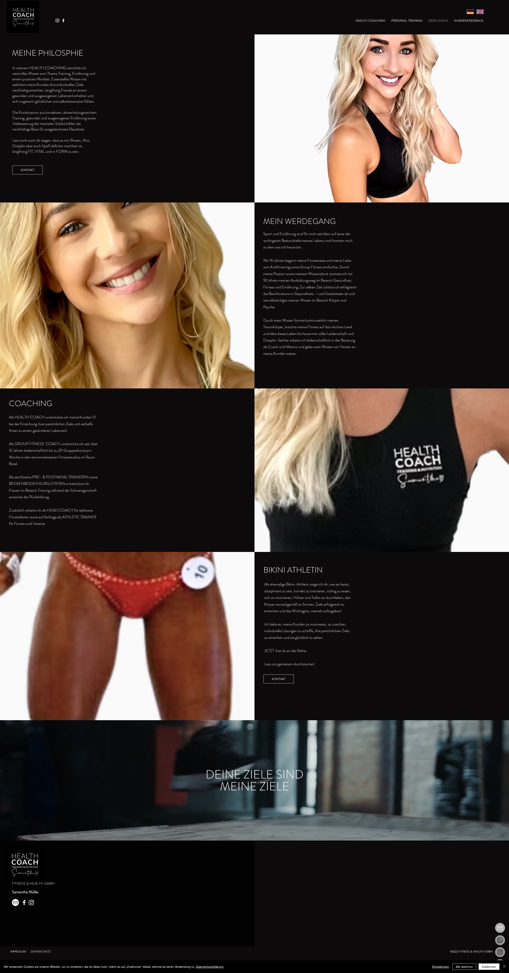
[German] (469, 12)
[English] (478, 12)
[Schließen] (504, 966)
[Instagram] (57, 20)
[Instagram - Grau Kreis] (500, 952)
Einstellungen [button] (440, 967)
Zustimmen (489, 967)
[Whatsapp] (500, 940)
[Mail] (500, 928)
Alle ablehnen (464, 967)
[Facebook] (63, 20)
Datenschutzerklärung (209, 967)
